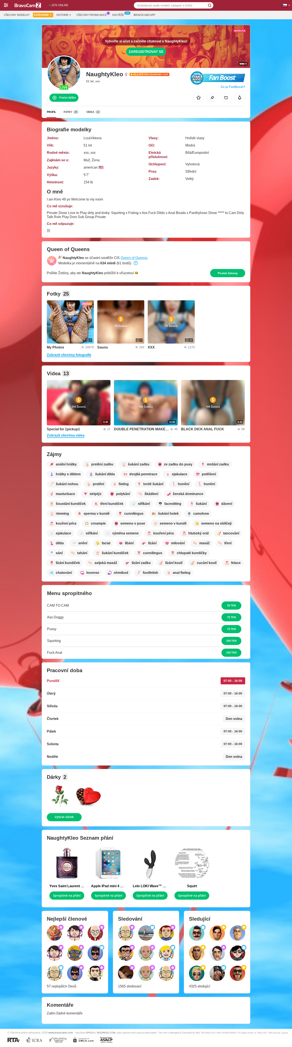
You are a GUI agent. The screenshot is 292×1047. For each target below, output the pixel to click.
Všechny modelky (17, 14)
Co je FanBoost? (233, 86)
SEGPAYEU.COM (106, 1032)
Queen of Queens (134, 258)
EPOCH (90, 1032)
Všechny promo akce (91, 14)
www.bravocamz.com (60, 1032)
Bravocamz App (144, 14)
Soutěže (118, 14)
